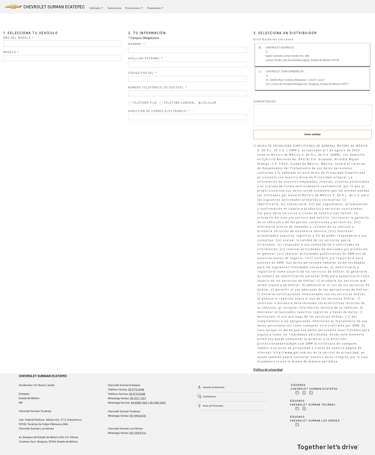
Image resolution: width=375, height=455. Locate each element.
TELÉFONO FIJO (144, 102)
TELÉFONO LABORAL (180, 102)
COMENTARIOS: (265, 101)
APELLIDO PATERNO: (144, 58)
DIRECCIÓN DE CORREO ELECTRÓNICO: (158, 111)
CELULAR (209, 102)
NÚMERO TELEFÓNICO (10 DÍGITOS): (156, 87)
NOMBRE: (135, 44)
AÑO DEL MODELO (17, 37)
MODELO (9, 52)
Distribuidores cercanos (273, 39)
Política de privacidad (268, 369)
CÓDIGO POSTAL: (142, 72)
